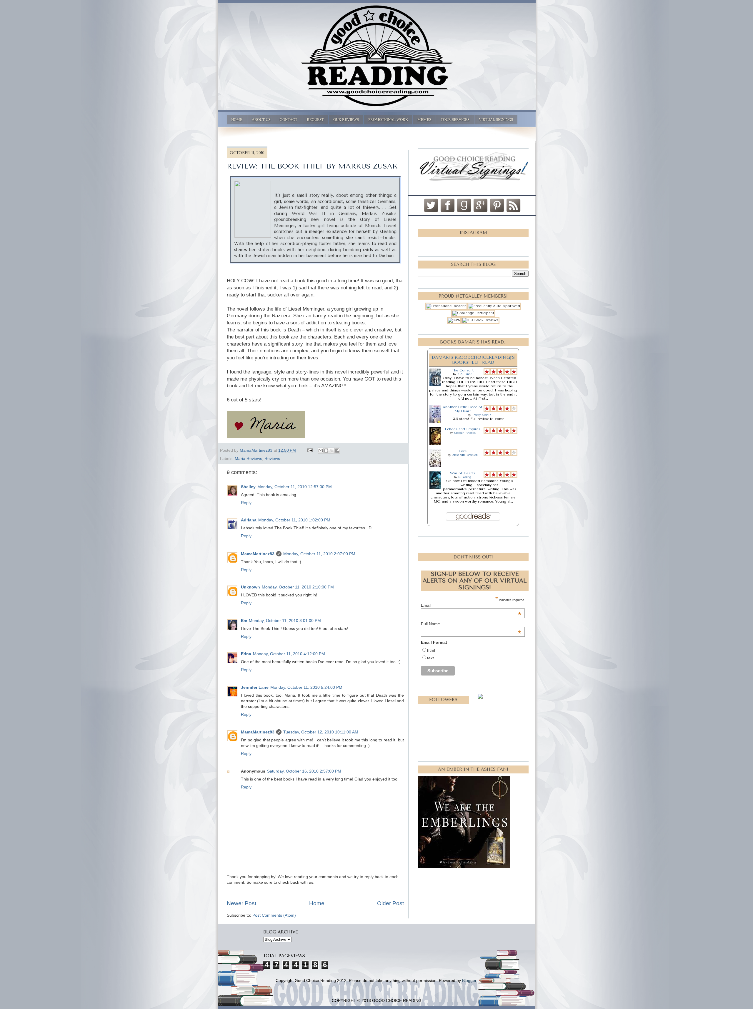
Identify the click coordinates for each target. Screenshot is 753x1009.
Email (471, 605)
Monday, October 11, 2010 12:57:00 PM (294, 487)
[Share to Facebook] (337, 450)
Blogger (469, 980)
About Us (261, 119)
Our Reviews (346, 119)
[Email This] (321, 450)
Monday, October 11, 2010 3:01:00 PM (285, 620)
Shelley (248, 487)
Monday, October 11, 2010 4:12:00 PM (289, 654)
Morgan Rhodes (465, 433)
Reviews (272, 458)
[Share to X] (332, 450)
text (430, 658)
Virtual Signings (496, 119)
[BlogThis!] (326, 450)
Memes (424, 119)
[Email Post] (309, 450)
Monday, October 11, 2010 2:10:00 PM (298, 587)
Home (236, 119)
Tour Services (455, 119)
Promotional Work (388, 119)
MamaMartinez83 (257, 554)
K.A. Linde (464, 374)
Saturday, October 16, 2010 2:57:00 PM (304, 771)
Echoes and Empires (462, 429)
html (431, 650)
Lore (463, 451)
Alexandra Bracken (465, 455)
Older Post (390, 903)
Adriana (248, 520)
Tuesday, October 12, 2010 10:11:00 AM (320, 732)
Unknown (250, 587)
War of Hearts (462, 473)
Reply (246, 503)
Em (244, 620)
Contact (288, 119)
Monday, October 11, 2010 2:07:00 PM (319, 554)
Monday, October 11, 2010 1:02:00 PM (294, 520)
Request (315, 119)
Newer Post (241, 903)
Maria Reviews (248, 458)
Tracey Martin (481, 415)
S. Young (464, 477)
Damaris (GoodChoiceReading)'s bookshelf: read (473, 360)
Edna (246, 654)
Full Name (471, 623)
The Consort (463, 370)
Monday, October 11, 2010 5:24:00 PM (306, 687)
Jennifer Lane (255, 687)
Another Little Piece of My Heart (462, 409)
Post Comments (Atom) (274, 915)
